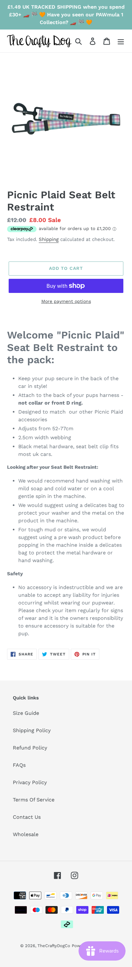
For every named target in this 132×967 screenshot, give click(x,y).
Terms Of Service (33, 800)
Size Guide (26, 713)
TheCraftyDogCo (53, 945)
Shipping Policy (32, 730)
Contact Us (27, 817)
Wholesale (25, 834)
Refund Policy (30, 748)
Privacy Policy (30, 782)
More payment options (66, 301)
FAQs (19, 765)
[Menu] (121, 41)
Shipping (49, 239)
